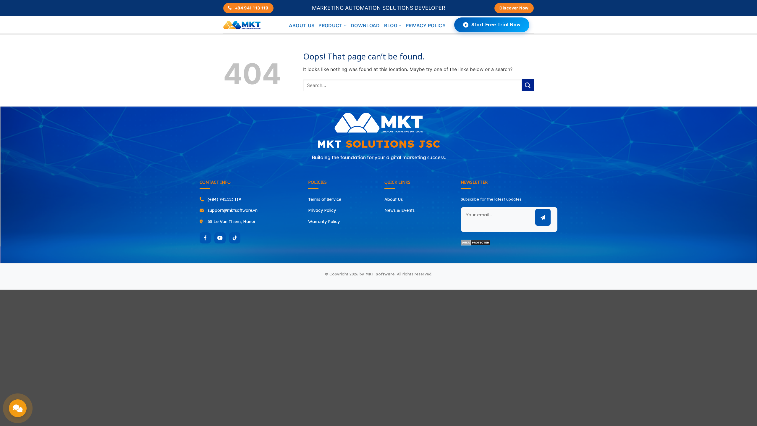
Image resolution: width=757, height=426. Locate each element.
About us (302, 25)
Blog (390, 25)
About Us (393, 199)
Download (365, 25)
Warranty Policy (324, 221)
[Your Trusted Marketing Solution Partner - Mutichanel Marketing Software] (242, 25)
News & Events (399, 210)
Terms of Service (324, 199)
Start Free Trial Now (495, 25)
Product (330, 25)
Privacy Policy (426, 25)
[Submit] (528, 85)
